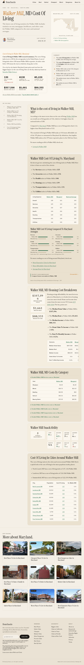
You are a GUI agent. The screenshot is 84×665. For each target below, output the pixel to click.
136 (63, 512)
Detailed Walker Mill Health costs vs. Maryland (45, 409)
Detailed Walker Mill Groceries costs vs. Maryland (46, 405)
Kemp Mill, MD (37, 501)
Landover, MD (36, 490)
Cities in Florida (55, 634)
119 (63, 508)
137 (63, 486)
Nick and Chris (17, 652)
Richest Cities (38, 634)
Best (40, 2)
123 (63, 504)
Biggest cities (55, 626)
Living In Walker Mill (39, 147)
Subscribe (25, 636)
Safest (46, 2)
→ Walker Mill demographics (60, 40)
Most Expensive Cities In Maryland (44, 263)
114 (63, 490)
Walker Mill (15, 7)
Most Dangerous (39, 636)
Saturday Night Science (10, 72)
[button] (54, 275)
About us (71, 626)
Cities (34, 2)
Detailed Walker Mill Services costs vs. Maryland (45, 377)
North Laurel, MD (37, 486)
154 (63, 519)
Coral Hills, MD (37, 512)
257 (63, 515)
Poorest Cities (38, 638)
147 (63, 501)
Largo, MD (35, 504)
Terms (70, 642)
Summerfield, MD (37, 493)
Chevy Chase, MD (38, 515)
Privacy (71, 639)
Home (4, 7)
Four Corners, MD (37, 519)
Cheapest (54, 2)
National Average (71, 197)
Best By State (38, 643)
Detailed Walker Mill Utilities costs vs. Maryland (45, 417)
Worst (61, 2)
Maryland (42, 126)
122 (63, 493)
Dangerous (69, 2)
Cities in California (56, 629)
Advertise (71, 637)
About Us (77, 2)
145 (63, 497)
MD (8, 7)
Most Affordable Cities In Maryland (44, 266)
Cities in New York (56, 636)
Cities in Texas (55, 631)
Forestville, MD (37, 508)
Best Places (37, 626)
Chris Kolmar (11, 39)
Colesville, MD (37, 497)
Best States (37, 641)
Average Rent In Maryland (41, 269)
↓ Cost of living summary (60, 38)
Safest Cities (37, 629)
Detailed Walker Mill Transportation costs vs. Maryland (47, 413)
